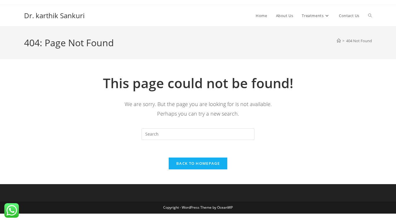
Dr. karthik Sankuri (54, 15)
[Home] (339, 40)
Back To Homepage (198, 163)
